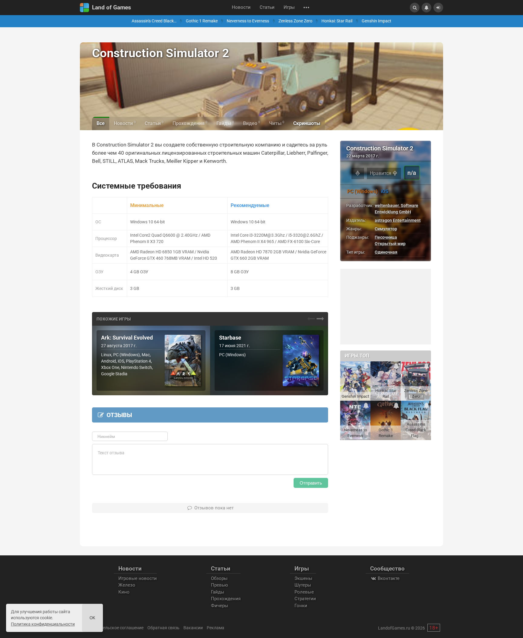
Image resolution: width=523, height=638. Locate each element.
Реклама (215, 627)
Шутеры (302, 585)
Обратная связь (163, 627)
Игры (289, 7)
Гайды (217, 592)
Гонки (300, 605)
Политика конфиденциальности (43, 624)
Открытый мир (390, 243)
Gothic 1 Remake (202, 21)
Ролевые (304, 592)
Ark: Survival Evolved (127, 338)
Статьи (267, 7)
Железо (126, 585)
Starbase (230, 338)
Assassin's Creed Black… (154, 21)
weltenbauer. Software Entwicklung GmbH (396, 208)
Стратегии (305, 598)
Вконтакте (388, 578)
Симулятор (386, 228)
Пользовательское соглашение (112, 627)
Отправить (311, 482)
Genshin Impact (376, 21)
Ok (92, 618)
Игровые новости (137, 578)
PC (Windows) (362, 191)
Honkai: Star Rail (336, 21)
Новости (241, 7)
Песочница (386, 237)
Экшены (303, 578)
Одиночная (386, 252)
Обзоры (219, 578)
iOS (384, 191)
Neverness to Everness (248, 21)
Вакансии (193, 627)
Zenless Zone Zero (295, 21)
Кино (124, 592)
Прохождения (226, 598)
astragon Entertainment (398, 220)
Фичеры (219, 605)
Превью (219, 585)
